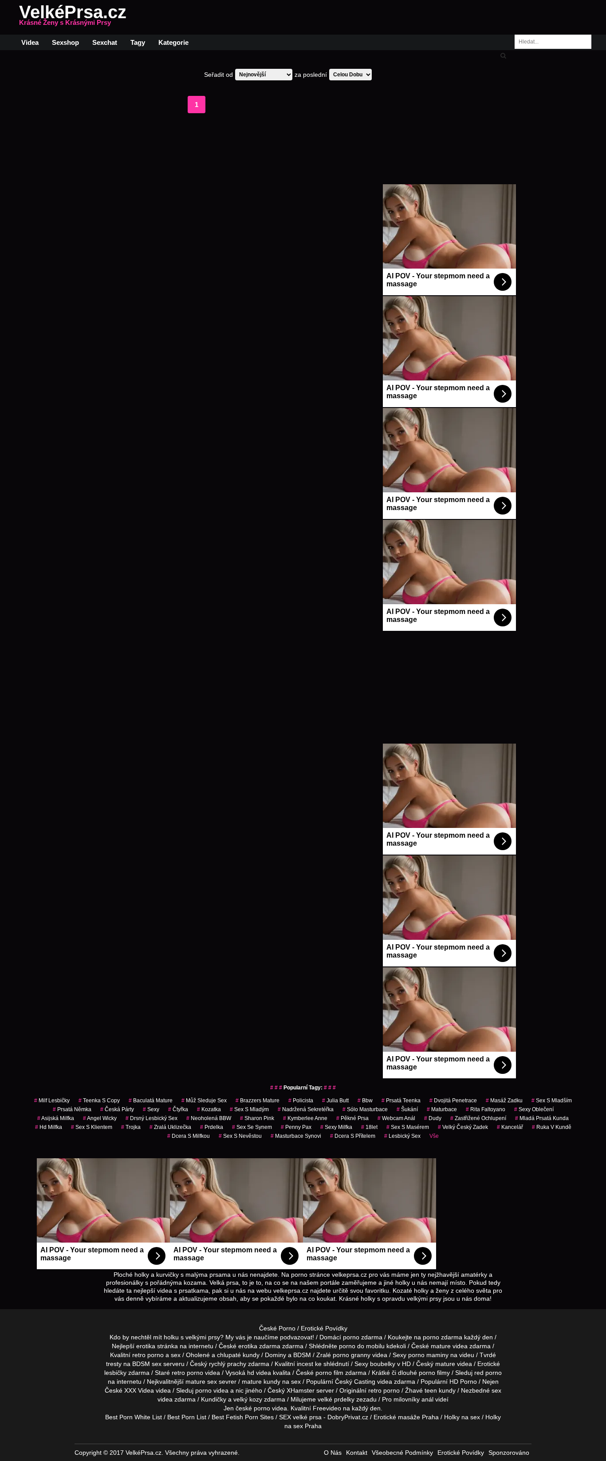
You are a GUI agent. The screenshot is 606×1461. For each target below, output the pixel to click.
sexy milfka (336, 1127)
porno (351, 1337)
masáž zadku (504, 1100)
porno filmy (434, 1372)
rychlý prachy (227, 1363)
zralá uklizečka (170, 1127)
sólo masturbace (365, 1109)
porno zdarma (442, 1337)
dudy (432, 1118)
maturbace (442, 1109)
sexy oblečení (534, 1109)
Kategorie (173, 42)
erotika (145, 1346)
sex (496, 1390)
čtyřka (178, 1109)
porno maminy (428, 1354)
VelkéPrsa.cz (72, 17)
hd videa (259, 1372)
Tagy (137, 42)
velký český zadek (463, 1127)
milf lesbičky (52, 1100)
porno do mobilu (362, 1346)
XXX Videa (139, 1390)
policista (300, 1100)
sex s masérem (407, 1127)
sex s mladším (551, 1100)
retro (375, 1390)
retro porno (148, 1354)
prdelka (211, 1127)
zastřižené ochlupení (478, 1118)
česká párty (117, 1109)
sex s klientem (91, 1127)
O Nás (333, 1452)
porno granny (351, 1354)
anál (427, 1399)
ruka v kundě (551, 1127)
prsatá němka (72, 1109)
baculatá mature (151, 1100)
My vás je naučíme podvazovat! (269, 1337)
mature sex (201, 1381)
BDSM (302, 1354)
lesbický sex (402, 1136)
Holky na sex (462, 1417)
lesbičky (115, 1372)
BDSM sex (146, 1363)
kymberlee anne (305, 1118)
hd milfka (48, 1127)
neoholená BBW (208, 1118)
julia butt (335, 1100)
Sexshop (65, 42)
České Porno (277, 1328)
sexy (151, 1109)
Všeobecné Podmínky (402, 1452)
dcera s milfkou (188, 1136)
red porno (488, 1372)
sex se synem (252, 1127)
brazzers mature (257, 1100)
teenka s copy (99, 1100)
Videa (30, 42)
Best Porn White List (133, 1417)
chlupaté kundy (238, 1354)
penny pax (296, 1127)
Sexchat (104, 42)
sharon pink (257, 1118)
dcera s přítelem (352, 1136)
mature (441, 1346)
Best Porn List (186, 1417)
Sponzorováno (508, 1452)
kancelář (510, 1127)
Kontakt (356, 1452)
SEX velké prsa (300, 1417)
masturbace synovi (296, 1136)
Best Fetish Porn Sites (243, 1417)
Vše (434, 1136)
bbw (365, 1100)
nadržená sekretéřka (306, 1109)
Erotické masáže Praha (406, 1417)
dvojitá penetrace (453, 1100)
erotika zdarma (259, 1346)
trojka (131, 1127)
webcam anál (396, 1118)
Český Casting (355, 1381)
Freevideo (327, 1408)
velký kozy (247, 1399)
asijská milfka (55, 1118)
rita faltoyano (485, 1109)
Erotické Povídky (324, 1328)
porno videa (211, 1390)
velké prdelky (336, 1399)
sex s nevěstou (240, 1136)
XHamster (301, 1390)
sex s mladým (249, 1109)
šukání (407, 1109)
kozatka (209, 1109)
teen (431, 1390)
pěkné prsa (352, 1118)
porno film (329, 1372)
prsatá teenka (401, 1100)
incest (305, 1363)
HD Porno (463, 1381)
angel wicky (100, 1118)
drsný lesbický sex (151, 1118)
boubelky (382, 1363)
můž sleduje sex (204, 1100)
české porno (253, 1408)
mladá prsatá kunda (542, 1118)
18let (369, 1127)
